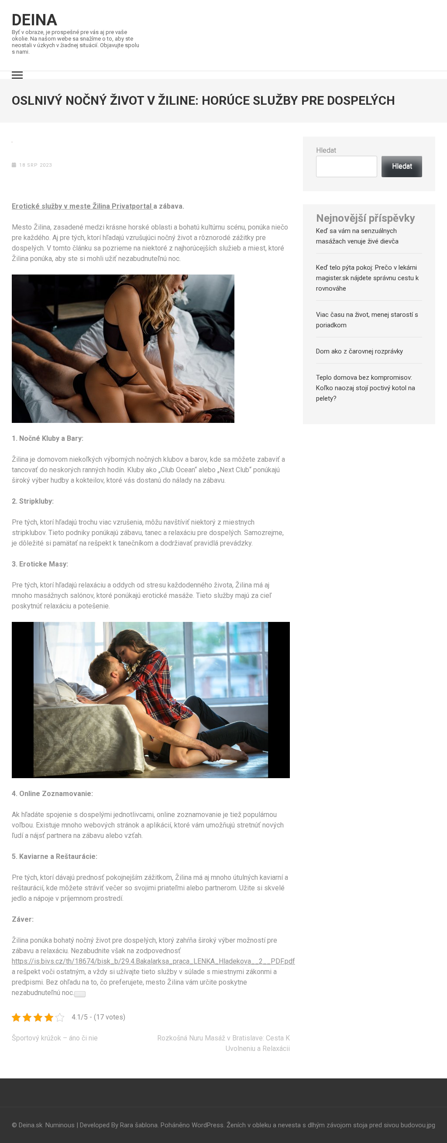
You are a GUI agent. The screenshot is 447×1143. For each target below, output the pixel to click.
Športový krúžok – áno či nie (55, 1038)
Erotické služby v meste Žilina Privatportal (82, 206)
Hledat (326, 150)
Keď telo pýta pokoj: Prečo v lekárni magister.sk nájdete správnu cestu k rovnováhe (367, 278)
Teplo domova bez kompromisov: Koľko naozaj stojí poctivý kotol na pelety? (365, 388)
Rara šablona (139, 1125)
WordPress (208, 1125)
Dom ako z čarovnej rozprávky (359, 351)
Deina (34, 20)
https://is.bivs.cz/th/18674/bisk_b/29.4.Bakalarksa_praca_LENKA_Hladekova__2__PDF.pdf (153, 961)
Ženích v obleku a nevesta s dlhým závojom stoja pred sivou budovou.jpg (331, 1125)
